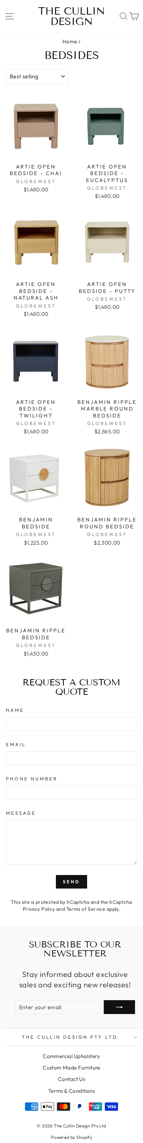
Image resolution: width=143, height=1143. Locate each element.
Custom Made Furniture (71, 1067)
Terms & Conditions (71, 1091)
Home (69, 41)
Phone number (32, 778)
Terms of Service (86, 909)
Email (16, 744)
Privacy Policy (39, 909)
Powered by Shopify (71, 1137)
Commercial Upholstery (71, 1056)
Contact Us (71, 1079)
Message (21, 813)
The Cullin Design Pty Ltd (69, 1037)
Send (71, 881)
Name (15, 710)
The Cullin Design (71, 16)
